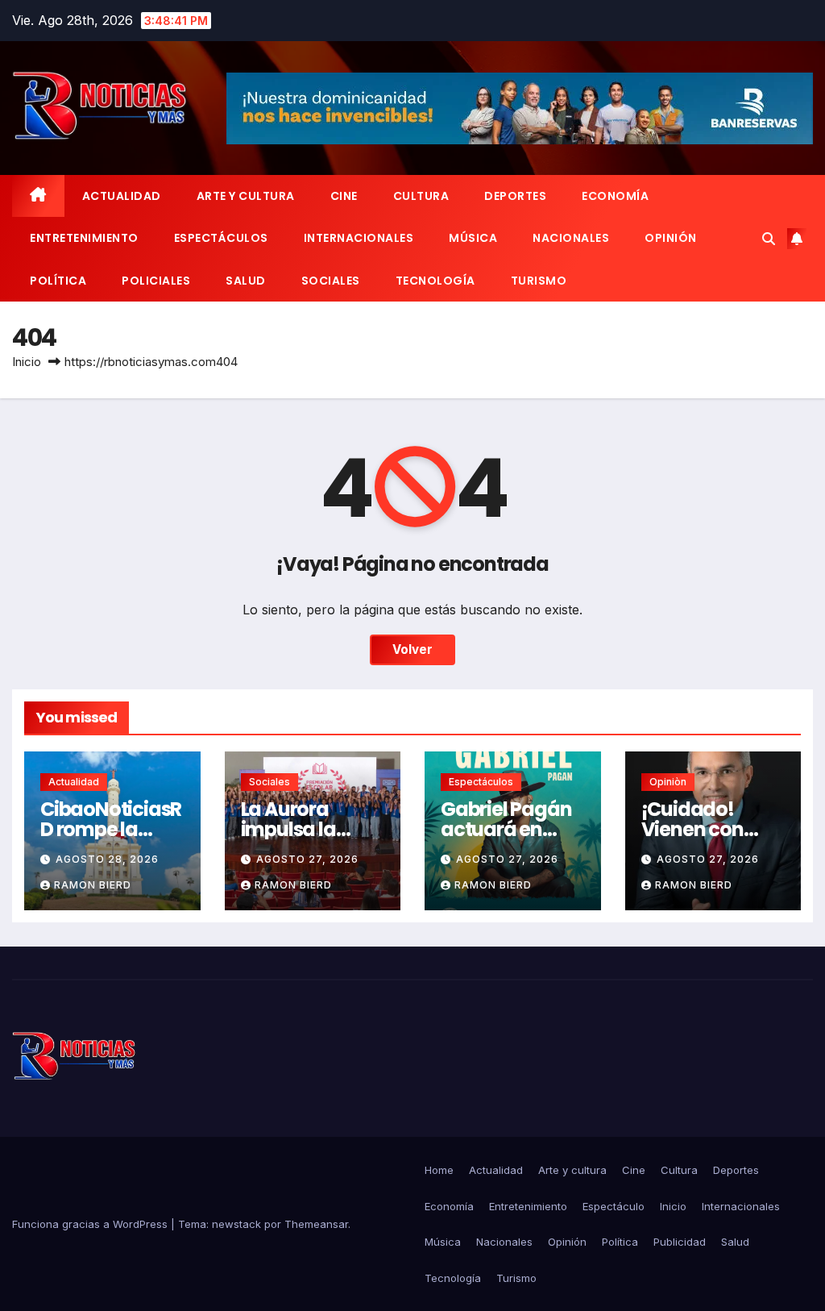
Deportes (515, 196)
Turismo (539, 281)
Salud (246, 281)
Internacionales (359, 238)
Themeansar (316, 1223)
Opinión (671, 238)
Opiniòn (667, 782)
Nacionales (571, 238)
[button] (768, 239)
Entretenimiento (84, 238)
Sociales (330, 281)
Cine (344, 196)
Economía (615, 196)
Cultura (421, 196)
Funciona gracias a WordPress (91, 1223)
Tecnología (435, 281)
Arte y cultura (246, 196)
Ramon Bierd (92, 885)
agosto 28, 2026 (107, 859)
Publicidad (679, 1241)
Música (473, 238)
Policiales (156, 281)
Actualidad (121, 196)
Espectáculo (613, 1206)
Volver (412, 649)
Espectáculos (221, 238)
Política (58, 281)
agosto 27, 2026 (307, 859)
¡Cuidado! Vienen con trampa (692, 829)
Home (439, 1169)
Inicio (26, 361)
